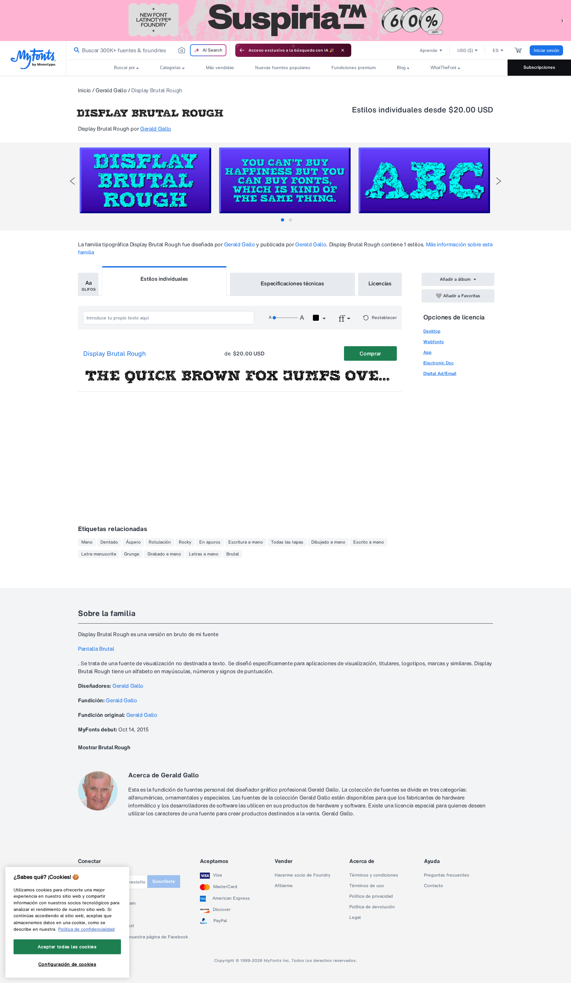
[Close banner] (342, 50)
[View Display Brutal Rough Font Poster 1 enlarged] (145, 180)
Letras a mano (203, 554)
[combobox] (148, 50)
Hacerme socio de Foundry (302, 875)
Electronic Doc (438, 363)
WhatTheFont (443, 67)
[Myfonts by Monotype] (33, 59)
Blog (401, 67)
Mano (87, 542)
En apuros (209, 542)
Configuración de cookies (67, 964)
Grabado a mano (164, 554)
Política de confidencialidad (86, 929)
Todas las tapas (287, 542)
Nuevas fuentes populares (282, 67)
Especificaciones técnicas (292, 283)
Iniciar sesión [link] (546, 50)
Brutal (232, 554)
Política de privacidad (371, 896)
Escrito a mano (368, 542)
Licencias (380, 283)
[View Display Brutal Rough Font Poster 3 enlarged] (424, 180)
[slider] (285, 317)
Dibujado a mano (328, 542)
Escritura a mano (245, 542)
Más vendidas (220, 67)
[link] (75, 50)
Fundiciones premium (353, 67)
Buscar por (124, 67)
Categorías (170, 67)
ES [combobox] (496, 50)
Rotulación (160, 542)
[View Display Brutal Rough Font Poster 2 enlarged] (285, 180)
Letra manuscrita (98, 554)
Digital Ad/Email (439, 373)
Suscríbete (163, 881)
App (427, 352)
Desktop (431, 331)
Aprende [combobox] (429, 50)
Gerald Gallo (111, 90)
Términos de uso (366, 885)
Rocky (185, 542)
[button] (562, 20)
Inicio (84, 90)
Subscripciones (539, 67)
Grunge (131, 554)
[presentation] (72, 181)
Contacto (433, 885)
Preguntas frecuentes (446, 875)
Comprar (370, 353)
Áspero (133, 542)
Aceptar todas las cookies (67, 946)
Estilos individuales (164, 279)
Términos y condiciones (373, 875)
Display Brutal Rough (114, 353)
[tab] (282, 220)
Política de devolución (372, 907)
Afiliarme (284, 885)
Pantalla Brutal (96, 649)
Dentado (109, 542)
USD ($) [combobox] (465, 50)
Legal (355, 917)
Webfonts (433, 342)
